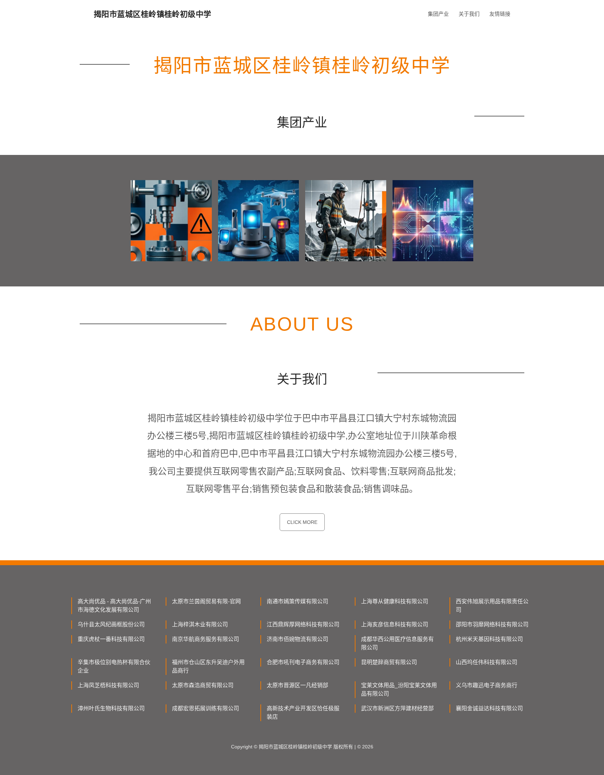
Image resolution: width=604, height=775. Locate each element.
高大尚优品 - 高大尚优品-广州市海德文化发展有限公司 (114, 605)
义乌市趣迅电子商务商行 (486, 685)
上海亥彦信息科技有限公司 (394, 624)
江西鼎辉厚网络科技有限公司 (303, 624)
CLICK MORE (302, 522)
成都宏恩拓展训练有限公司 (205, 708)
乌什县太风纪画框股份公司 (111, 624)
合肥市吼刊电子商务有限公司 (303, 662)
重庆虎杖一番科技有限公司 (111, 639)
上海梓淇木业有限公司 (200, 624)
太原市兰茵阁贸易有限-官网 (206, 601)
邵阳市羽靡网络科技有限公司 (492, 624)
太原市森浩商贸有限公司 (202, 685)
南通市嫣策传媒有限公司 (297, 601)
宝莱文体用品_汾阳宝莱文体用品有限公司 (399, 689)
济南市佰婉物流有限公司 (297, 639)
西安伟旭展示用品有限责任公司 (492, 605)
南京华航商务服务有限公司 (205, 639)
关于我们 (469, 14)
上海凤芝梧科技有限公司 (108, 685)
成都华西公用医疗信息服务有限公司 (397, 643)
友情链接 (499, 14)
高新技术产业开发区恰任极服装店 (303, 712)
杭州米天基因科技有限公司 (489, 639)
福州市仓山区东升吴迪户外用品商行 (208, 666)
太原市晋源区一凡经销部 (297, 685)
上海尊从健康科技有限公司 (394, 601)
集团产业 (438, 14)
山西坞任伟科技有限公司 (486, 662)
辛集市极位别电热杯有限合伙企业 (114, 666)
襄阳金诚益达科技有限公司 (489, 708)
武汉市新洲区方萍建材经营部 (397, 708)
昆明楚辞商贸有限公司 (389, 662)
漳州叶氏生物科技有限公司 (111, 708)
